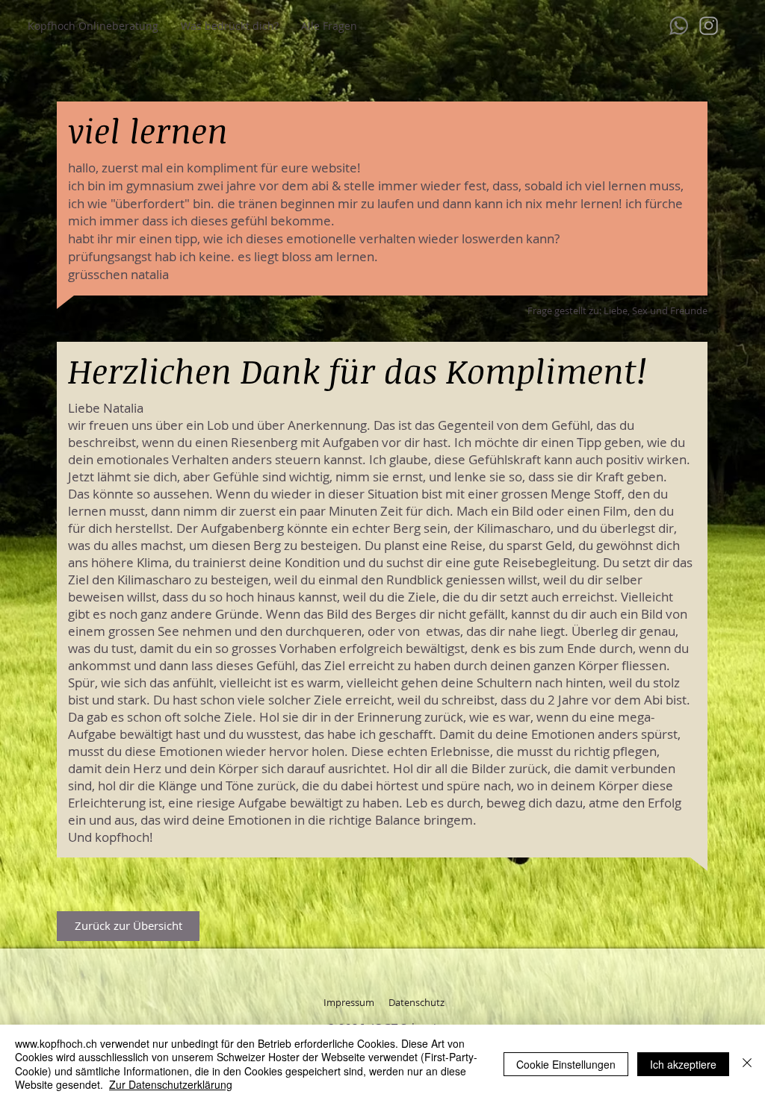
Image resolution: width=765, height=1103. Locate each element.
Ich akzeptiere (683, 1064)
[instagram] (708, 25)
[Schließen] (747, 1064)
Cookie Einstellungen (566, 1064)
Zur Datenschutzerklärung (170, 1084)
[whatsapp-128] (678, 25)
